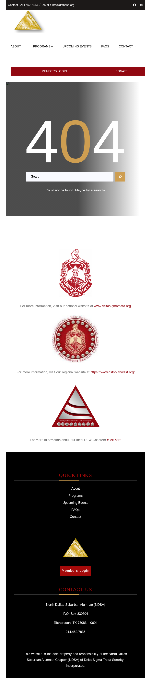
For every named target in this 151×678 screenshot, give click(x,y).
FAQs (75, 510)
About (75, 488)
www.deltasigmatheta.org (112, 306)
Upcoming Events (75, 503)
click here (114, 440)
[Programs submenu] (52, 46)
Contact (75, 517)
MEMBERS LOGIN (54, 71)
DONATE (121, 71)
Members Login (75, 570)
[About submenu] (22, 46)
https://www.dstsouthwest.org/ (112, 372)
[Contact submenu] (134, 46)
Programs (75, 495)
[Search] (120, 177)
